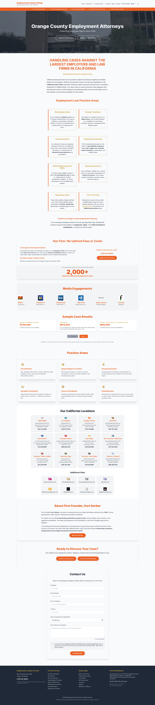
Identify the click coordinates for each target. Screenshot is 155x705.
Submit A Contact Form (65, 38)
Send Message (77, 653)
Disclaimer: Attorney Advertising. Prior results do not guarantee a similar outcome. (77, 699)
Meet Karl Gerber (77, 535)
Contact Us (82, 682)
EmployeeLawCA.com (66, 423)
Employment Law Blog (84, 676)
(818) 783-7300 (65, 465)
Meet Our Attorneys (84, 674)
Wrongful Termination (53, 674)
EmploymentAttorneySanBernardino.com (66, 441)
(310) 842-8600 (89, 465)
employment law (87, 206)
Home (83, 3)
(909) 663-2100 (65, 447)
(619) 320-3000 (89, 447)
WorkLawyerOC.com (89, 423)
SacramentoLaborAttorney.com (42, 441)
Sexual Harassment (53, 678)
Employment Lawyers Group (30, 4)
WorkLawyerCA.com (65, 459)
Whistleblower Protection (54, 684)
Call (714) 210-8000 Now (88, 558)
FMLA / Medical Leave (54, 682)
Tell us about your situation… (58, 625)
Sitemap (81, 684)
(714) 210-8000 (125, 3)
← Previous (72, 336)
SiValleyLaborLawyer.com (42, 459)
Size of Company (55, 601)
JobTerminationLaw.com (89, 459)
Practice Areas (99, 3)
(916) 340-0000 (42, 447)
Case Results (82, 678)
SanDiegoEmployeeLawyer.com (89, 441)
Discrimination (51, 676)
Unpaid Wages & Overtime (55, 680)
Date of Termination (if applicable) (60, 617)
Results (108, 3)
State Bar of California (84, 686)
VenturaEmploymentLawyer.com (113, 459)
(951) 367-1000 (112, 429)
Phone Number (54, 593)
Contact (118, 3)
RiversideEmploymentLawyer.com (112, 423)
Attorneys (89, 3)
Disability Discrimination (54, 688)
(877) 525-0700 (112, 447)
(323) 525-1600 (65, 429)
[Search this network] (138, 3)
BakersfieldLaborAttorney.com (42, 423)
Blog (113, 3)
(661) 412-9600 (42, 429)
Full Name (53, 585)
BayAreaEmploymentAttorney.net (112, 441)
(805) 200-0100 (112, 465)
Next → (83, 336)
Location (52, 609)
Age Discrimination (53, 686)
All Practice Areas (83, 680)
